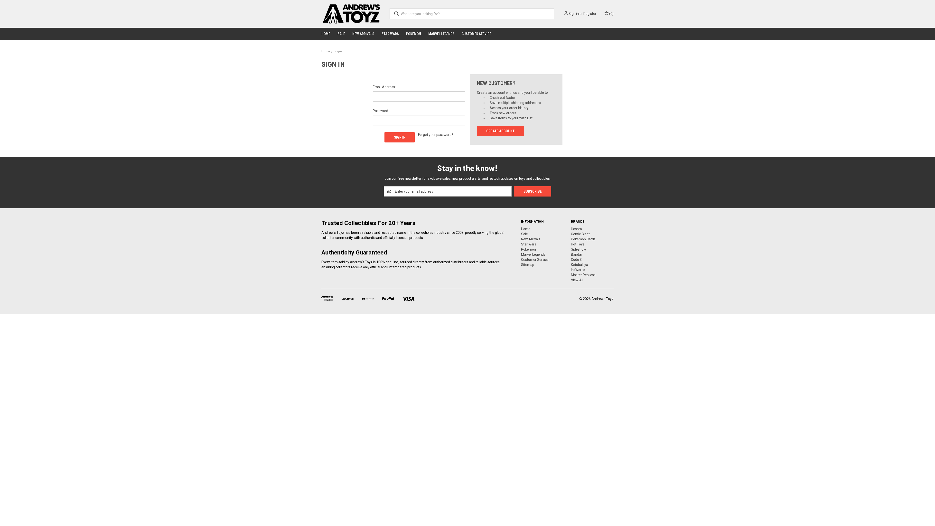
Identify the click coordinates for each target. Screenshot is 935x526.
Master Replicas (583, 275)
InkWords (578, 270)
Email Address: (384, 87)
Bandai (576, 254)
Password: (381, 111)
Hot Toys (577, 244)
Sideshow (578, 249)
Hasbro (576, 229)
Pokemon (413, 34)
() (611, 14)
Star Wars (390, 34)
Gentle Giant (580, 234)
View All (577, 280)
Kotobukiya (579, 265)
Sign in (574, 14)
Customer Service (476, 34)
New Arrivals (363, 34)
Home (325, 34)
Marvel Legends (441, 34)
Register (589, 14)
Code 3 (576, 260)
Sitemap (527, 265)
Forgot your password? (435, 135)
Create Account (500, 131)
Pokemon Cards (583, 239)
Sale (341, 34)
